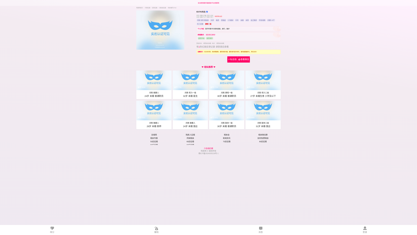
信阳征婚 (154, 8)
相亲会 (226, 135)
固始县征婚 (162, 8)
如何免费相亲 (263, 138)
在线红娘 (209, 148)
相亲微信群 (263, 135)
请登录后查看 (207, 43)
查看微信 (244, 59)
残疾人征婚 (190, 135)
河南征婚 (147, 8)
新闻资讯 (226, 138)
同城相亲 (190, 138)
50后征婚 (154, 141)
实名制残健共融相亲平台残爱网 (208, 3)
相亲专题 (154, 138)
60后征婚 (190, 141)
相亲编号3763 (172, 8)
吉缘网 (154, 135)
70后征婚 (226, 141)
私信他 (232, 59)
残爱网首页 (139, 8)
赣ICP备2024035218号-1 (208, 153)
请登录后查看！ (211, 35)
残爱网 (203, 151)
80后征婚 (263, 141)
